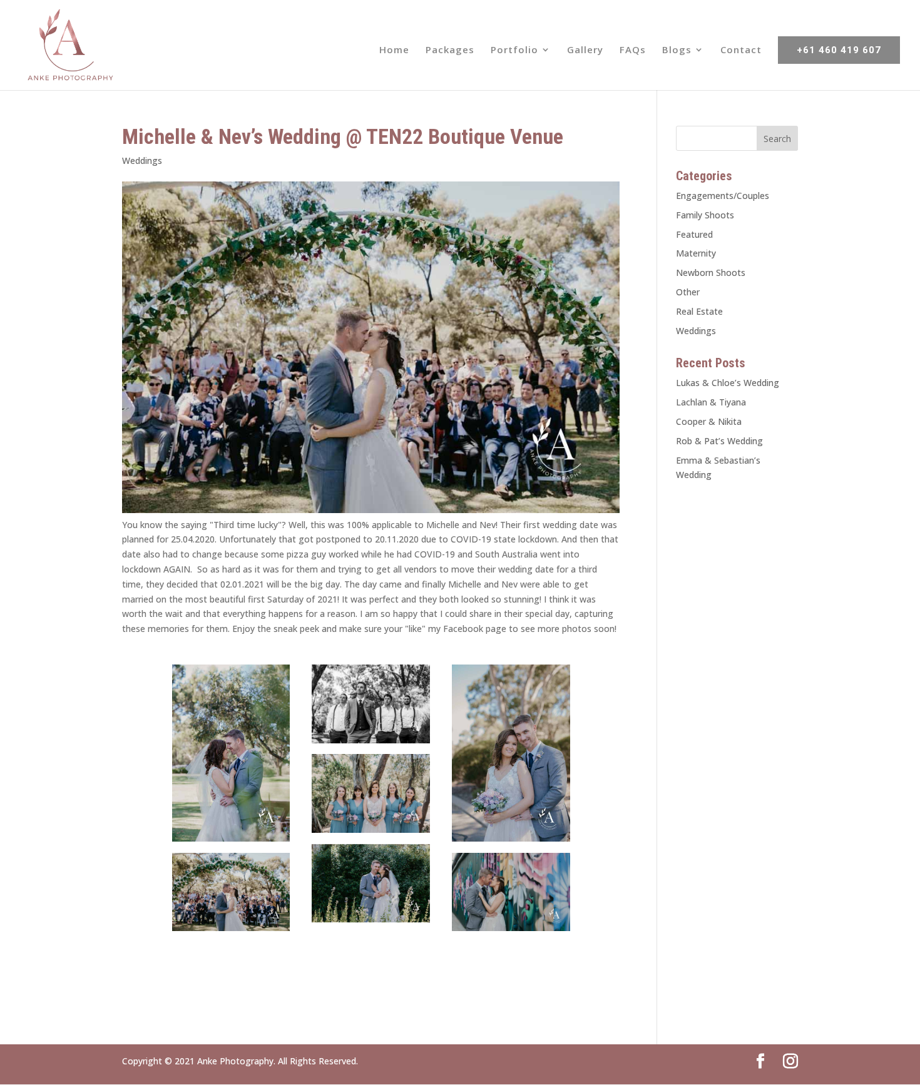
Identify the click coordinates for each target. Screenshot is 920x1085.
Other (688, 292)
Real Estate (699, 311)
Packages (450, 50)
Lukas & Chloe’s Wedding (727, 383)
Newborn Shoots (710, 272)
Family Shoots (705, 215)
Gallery (585, 50)
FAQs (633, 50)
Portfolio (514, 50)
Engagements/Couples (722, 195)
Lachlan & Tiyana (711, 402)
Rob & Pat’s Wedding (719, 441)
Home (394, 50)
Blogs (677, 50)
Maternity (696, 253)
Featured (694, 234)
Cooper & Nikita (709, 421)
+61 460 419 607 (839, 50)
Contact (741, 50)
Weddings (142, 160)
